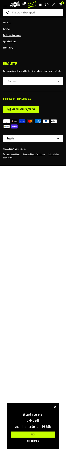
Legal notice (7, 157)
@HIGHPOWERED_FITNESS (23, 109)
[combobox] (33, 12)
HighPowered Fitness (17, 148)
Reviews (6, 28)
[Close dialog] (55, 407)
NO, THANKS (33, 440)
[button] (40, 5)
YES (33, 434)
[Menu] (5, 5)
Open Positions (9, 41)
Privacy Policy (54, 154)
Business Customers (12, 35)
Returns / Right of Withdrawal (34, 154)
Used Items (8, 47)
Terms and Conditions (11, 154)
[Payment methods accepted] (33, 124)
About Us (7, 22)
